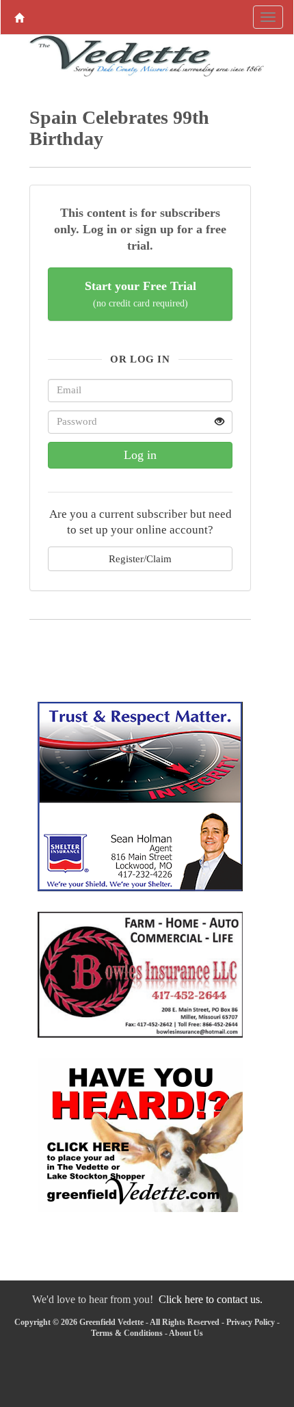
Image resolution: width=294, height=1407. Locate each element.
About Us (186, 1333)
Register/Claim (140, 558)
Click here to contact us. (211, 1299)
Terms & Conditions (127, 1333)
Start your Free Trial (140, 293)
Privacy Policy (250, 1322)
